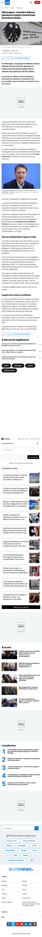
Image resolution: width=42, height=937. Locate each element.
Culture (24, 894)
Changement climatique (15, 860)
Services (4, 912)
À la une (6, 647)
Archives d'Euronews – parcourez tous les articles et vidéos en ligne (31, 903)
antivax (30, 365)
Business (4, 885)
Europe (4, 881)
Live (37, 2)
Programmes (26, 898)
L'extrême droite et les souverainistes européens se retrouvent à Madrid (19, 357)
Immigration (22, 845)
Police (6, 365)
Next (3, 889)
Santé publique (10, 850)
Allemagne (19, 7)
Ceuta (34, 845)
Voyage (25, 855)
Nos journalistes (7, 902)
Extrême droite (9, 370)
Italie (15, 855)
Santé (24, 889)
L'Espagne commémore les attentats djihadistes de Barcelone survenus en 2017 (19, 344)
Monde (12, 7)
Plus (3, 917)
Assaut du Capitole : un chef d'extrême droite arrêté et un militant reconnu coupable (19, 351)
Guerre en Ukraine (29, 841)
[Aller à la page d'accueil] (7, 2)
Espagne (9, 845)
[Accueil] (2, 7)
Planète (24, 885)
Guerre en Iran (12, 841)
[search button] (36, 828)
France (35, 850)
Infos (6, 7)
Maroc (32, 860)
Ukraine (24, 850)
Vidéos (4, 898)
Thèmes (4, 876)
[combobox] (21, 828)
